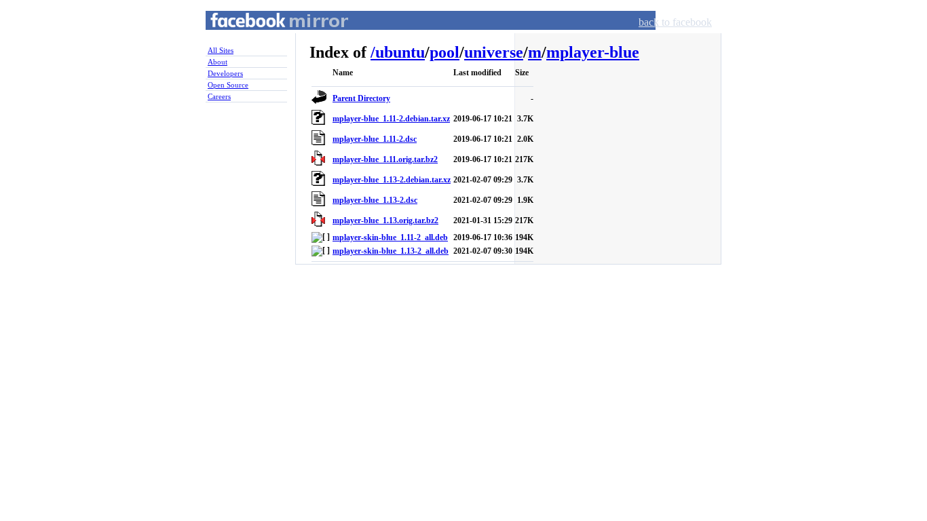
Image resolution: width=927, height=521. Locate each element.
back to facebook (675, 22)
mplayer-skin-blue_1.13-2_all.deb (391, 251)
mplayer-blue (592, 52)
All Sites (220, 50)
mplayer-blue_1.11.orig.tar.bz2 (385, 159)
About (217, 62)
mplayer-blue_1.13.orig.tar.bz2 (385, 220)
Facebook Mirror (267, 36)
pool (444, 52)
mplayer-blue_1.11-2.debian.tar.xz (391, 118)
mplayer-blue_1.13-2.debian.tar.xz (392, 180)
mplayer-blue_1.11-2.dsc (375, 139)
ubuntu (400, 52)
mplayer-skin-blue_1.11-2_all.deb (390, 237)
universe (493, 52)
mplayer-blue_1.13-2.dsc (375, 200)
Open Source (228, 85)
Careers (219, 96)
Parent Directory (361, 98)
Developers (225, 73)
